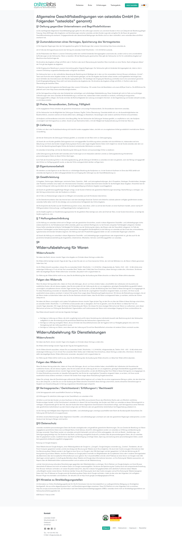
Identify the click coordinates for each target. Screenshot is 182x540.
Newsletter (142, 528)
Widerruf (106, 528)
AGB (114, 528)
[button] (45, 529)
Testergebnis (115, 5)
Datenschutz (122, 528)
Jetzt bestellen (131, 5)
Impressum (132, 528)
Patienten (79, 5)
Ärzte (90, 5)
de (142, 5)
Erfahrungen (101, 5)
